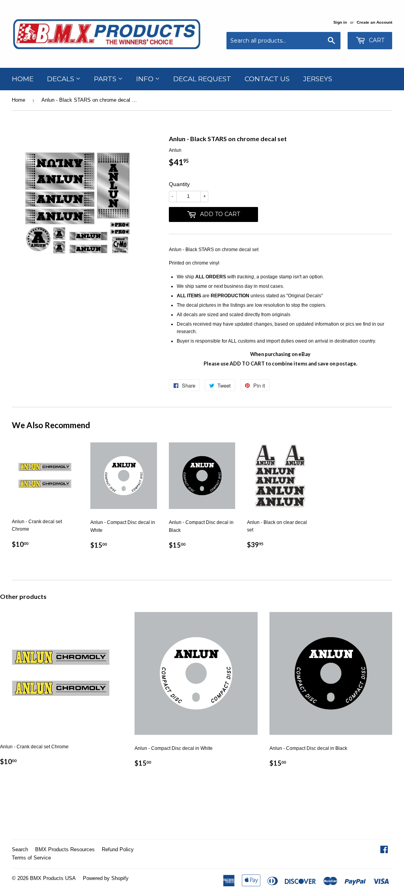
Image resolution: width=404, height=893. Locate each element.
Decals (61, 79)
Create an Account (374, 22)
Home (23, 79)
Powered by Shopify (106, 878)
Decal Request (202, 79)
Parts (106, 79)
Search (20, 849)
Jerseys (317, 79)
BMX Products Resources (65, 849)
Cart (375, 40)
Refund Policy (118, 849)
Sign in (340, 22)
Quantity (179, 184)
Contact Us (267, 79)
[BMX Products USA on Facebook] (384, 851)
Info (145, 79)
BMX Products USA (53, 878)
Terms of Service (31, 858)
